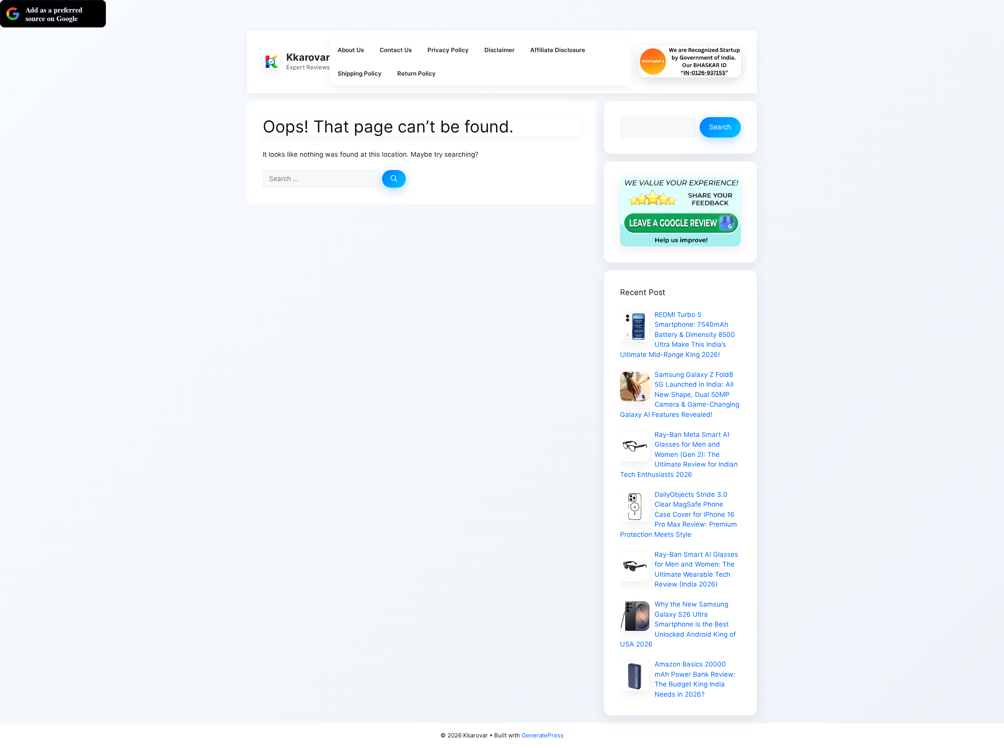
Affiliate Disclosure (557, 50)
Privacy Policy (448, 50)
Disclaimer (499, 50)
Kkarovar (308, 57)
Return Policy (416, 73)
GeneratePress (543, 735)
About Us (351, 50)
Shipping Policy (360, 73)
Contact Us (396, 50)
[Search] (394, 179)
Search (720, 127)
